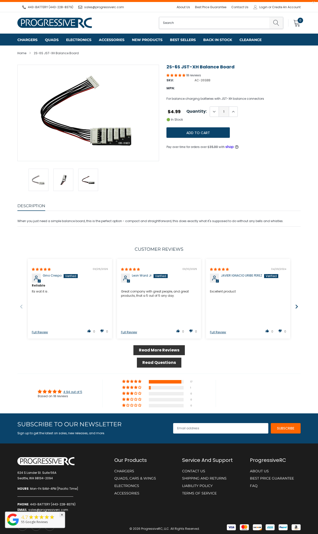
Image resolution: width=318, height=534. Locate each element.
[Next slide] (297, 306)
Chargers (27, 40)
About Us (183, 7)
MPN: (170, 88)
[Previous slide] (21, 306)
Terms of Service (199, 493)
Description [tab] (31, 205)
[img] (41, 269)
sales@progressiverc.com (104, 7)
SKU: (170, 80)
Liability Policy (197, 486)
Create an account (286, 7)
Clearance (250, 40)
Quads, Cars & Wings (135, 478)
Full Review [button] (40, 332)
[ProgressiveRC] (13, 526)
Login (263, 7)
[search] (276, 23)
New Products (147, 40)
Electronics (78, 40)
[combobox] (214, 23)
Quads (52, 40)
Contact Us (239, 7)
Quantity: (196, 111)
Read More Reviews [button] (159, 350)
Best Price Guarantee (210, 7)
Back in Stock (217, 40)
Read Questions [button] (159, 362)
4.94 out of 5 (72, 392)
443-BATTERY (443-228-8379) (50, 7)
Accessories (111, 40)
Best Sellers (183, 40)
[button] (176, 75)
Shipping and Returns (204, 478)
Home (21, 53)
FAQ (254, 486)
